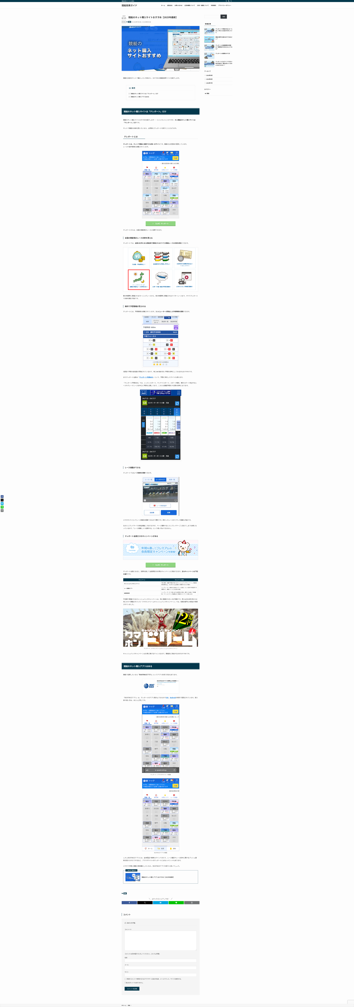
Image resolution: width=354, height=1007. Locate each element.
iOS (167, 697)
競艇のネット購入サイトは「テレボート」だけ (144, 93)
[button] (129, 902)
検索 (223, 17)
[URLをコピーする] (191, 902)
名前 (126, 958)
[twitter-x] (226, 1)
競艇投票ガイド (129, 5)
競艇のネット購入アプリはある (140, 97)
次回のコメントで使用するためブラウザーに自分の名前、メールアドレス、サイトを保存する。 (154, 979)
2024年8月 (209, 79)
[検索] (231, 1)
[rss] (229, 1)
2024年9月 (209, 75)
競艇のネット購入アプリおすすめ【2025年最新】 (158, 877)
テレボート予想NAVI (146, 377)
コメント (128, 929)
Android (173, 697)
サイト (127, 972)
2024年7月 (209, 83)
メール (127, 965)
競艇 (130, 22)
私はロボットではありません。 (135, 983)
